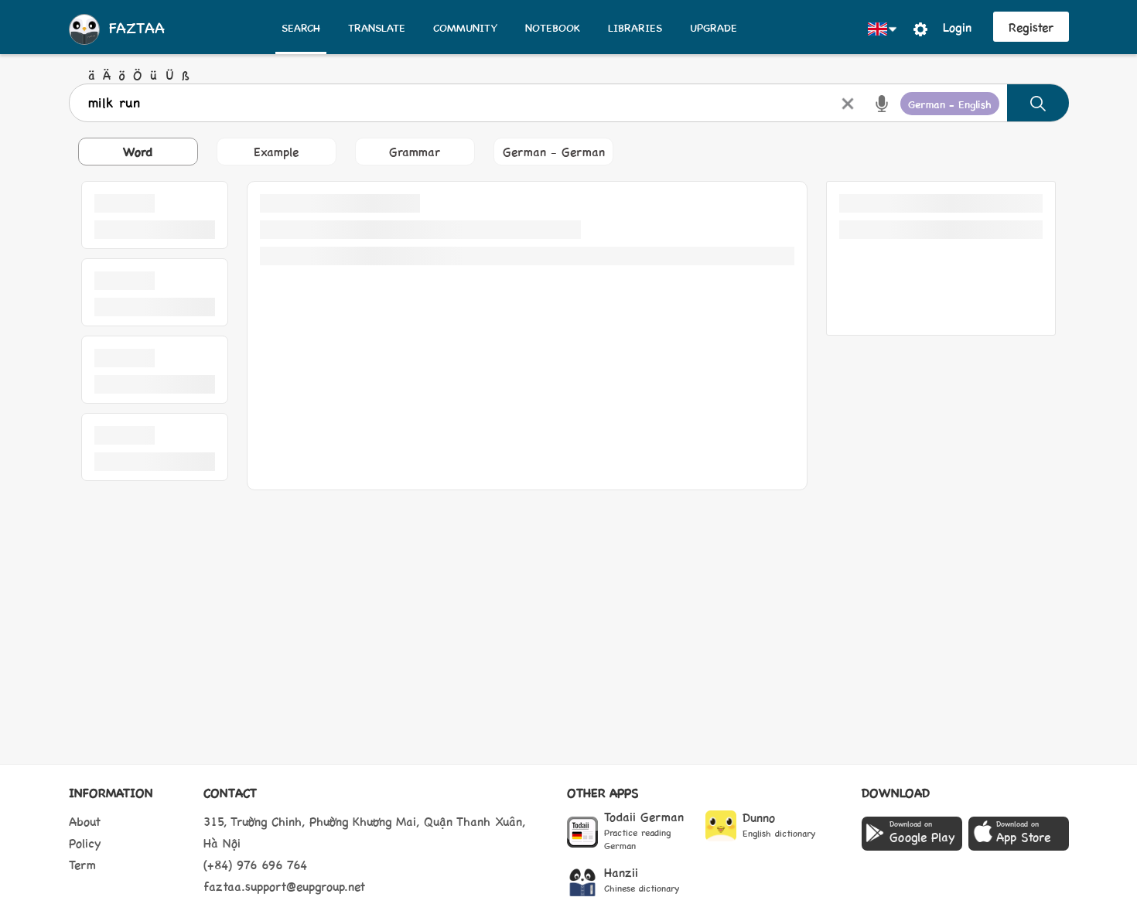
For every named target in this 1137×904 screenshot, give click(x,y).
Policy (85, 842)
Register (1031, 27)
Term (82, 864)
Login (957, 27)
